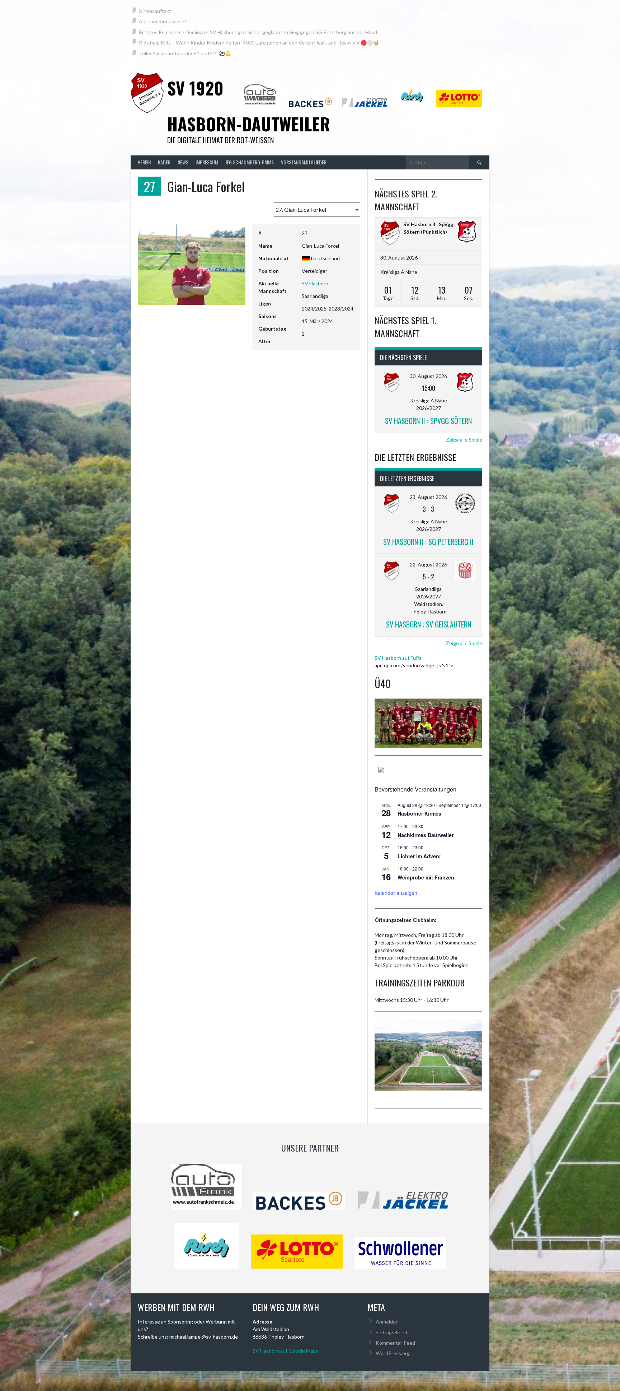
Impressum (207, 162)
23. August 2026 (428, 497)
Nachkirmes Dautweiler (426, 835)
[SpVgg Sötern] (466, 232)
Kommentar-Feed (395, 1343)
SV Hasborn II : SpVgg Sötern (428, 420)
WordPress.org (393, 1353)
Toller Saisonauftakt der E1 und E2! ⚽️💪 (185, 53)
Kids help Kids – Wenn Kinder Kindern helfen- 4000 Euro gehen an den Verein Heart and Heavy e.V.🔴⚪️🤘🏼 (259, 42)
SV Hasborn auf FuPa (398, 658)
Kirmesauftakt (155, 11)
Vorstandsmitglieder (304, 162)
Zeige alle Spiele (464, 440)
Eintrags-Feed (391, 1332)
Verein (144, 162)
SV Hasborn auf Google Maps (285, 1351)
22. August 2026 (428, 564)
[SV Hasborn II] (390, 233)
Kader (164, 162)
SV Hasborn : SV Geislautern (428, 624)
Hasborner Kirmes (419, 813)
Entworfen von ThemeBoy (461, 1375)
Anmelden (387, 1321)
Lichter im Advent (419, 856)
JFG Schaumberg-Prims (249, 162)
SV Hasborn (315, 283)
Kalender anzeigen (396, 892)
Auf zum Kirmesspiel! (162, 21)
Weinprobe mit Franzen (426, 877)
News (183, 162)
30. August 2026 (428, 376)
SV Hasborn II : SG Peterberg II (428, 541)
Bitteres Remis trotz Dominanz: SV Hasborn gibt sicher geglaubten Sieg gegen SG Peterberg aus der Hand (258, 32)
